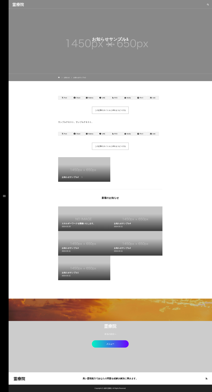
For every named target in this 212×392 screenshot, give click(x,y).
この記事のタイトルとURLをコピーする (110, 110)
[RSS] (206, 378)
